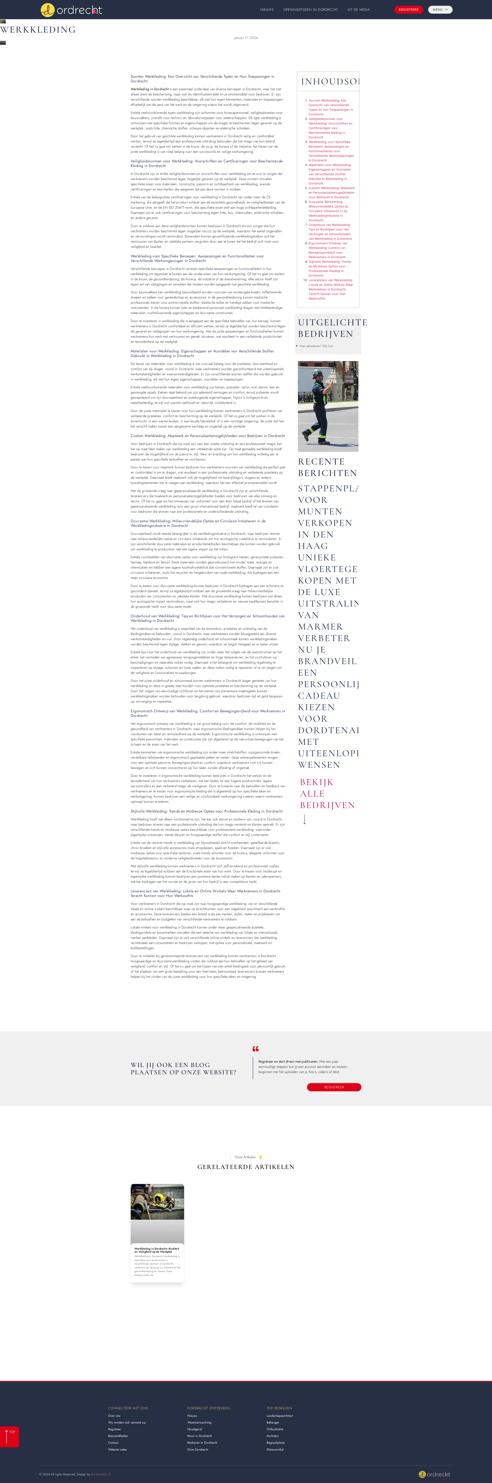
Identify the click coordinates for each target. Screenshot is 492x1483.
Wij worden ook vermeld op (127, 1422)
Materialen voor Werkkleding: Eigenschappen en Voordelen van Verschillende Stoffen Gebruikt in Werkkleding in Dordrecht (330, 174)
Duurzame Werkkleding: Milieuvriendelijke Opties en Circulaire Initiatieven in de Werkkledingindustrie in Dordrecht (328, 211)
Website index (117, 1449)
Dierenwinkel (275, 1449)
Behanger (273, 1422)
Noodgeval (194, 1429)
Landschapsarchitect (280, 1416)
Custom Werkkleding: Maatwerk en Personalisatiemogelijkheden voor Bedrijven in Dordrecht (332, 192)
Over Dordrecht (197, 1449)
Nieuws (267, 9)
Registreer (114, 1429)
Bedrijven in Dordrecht (202, 1442)
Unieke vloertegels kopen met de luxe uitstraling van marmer (334, 592)
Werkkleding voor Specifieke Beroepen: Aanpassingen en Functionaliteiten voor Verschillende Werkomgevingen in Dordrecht (331, 151)
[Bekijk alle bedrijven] (304, 819)
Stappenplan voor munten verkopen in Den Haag (334, 517)
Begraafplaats (276, 1442)
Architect (273, 1436)
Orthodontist (275, 1429)
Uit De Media (359, 9)
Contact (113, 1442)
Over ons (114, 1416)
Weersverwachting (199, 1422)
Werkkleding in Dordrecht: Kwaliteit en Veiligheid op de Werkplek (157, 1250)
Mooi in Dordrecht (199, 1436)
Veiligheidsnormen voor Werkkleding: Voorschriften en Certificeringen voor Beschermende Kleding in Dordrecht (330, 128)
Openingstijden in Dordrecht (310, 9)
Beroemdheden (118, 1436)
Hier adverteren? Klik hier (316, 346)
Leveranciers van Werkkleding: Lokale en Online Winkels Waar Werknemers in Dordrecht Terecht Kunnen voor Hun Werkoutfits (331, 289)
